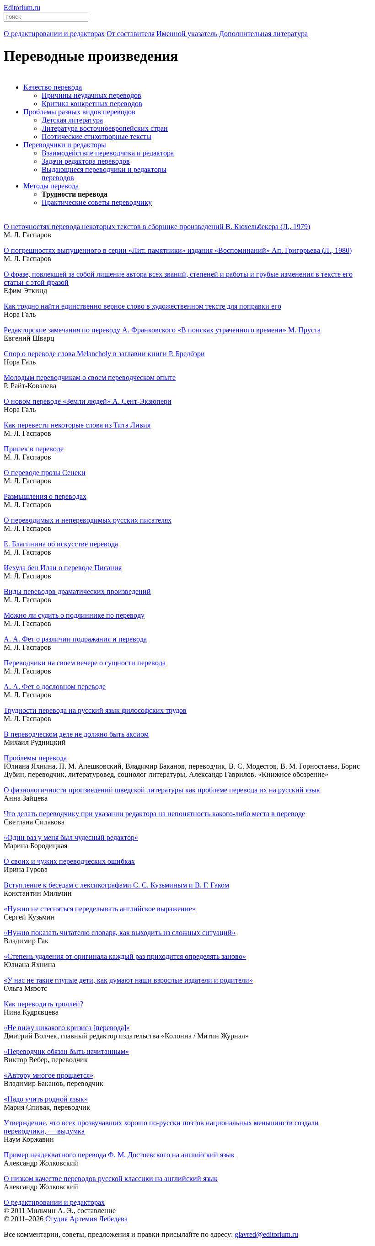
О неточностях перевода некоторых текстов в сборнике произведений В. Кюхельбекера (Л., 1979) (157, 226)
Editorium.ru (22, 7)
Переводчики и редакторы (64, 145)
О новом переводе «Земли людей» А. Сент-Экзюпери (87, 401)
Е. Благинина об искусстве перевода (61, 544)
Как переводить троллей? (43, 1004)
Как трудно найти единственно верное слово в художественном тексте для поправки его (142, 306)
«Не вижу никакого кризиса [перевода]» (67, 1028)
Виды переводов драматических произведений (77, 591)
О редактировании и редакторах (54, 1202)
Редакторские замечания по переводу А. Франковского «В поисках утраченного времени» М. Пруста (162, 330)
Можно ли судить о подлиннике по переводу (74, 615)
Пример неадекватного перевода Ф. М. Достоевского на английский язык (119, 1155)
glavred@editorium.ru (266, 1234)
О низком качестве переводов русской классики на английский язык (111, 1178)
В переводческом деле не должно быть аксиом (76, 734)
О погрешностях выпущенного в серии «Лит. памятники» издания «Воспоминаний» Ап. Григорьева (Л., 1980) (178, 250)
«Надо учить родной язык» (46, 1099)
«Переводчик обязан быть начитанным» (66, 1051)
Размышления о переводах (45, 496)
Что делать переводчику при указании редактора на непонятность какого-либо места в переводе (154, 814)
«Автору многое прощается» (48, 1075)
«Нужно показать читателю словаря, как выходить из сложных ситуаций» (120, 932)
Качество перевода (52, 87)
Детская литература (72, 120)
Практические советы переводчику (97, 202)
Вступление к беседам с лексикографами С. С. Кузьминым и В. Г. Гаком (116, 885)
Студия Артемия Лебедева (86, 1219)
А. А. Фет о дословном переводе (55, 686)
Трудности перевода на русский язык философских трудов (95, 710)
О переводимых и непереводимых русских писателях (87, 520)
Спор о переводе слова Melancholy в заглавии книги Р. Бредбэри (104, 354)
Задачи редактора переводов (86, 161)
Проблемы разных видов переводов (79, 112)
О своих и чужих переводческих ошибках (69, 861)
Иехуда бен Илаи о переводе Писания (63, 568)
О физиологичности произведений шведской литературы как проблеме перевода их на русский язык (162, 790)
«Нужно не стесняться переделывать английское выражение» (100, 909)
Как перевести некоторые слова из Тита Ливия (77, 425)
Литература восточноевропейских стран (105, 128)
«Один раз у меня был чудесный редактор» (71, 837)
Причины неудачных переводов (91, 95)
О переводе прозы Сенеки (45, 472)
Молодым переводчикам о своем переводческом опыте (90, 377)
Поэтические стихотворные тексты (96, 136)
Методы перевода (51, 186)
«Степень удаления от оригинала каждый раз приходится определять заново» (125, 956)
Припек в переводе (34, 449)
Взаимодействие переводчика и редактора (108, 153)
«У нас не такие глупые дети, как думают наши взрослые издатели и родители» (128, 980)
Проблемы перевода (35, 758)
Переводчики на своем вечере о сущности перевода (85, 663)
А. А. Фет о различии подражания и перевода (75, 639)
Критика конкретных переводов (92, 103)
